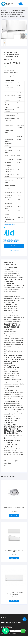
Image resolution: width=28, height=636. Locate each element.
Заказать (14, 246)
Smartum (14, 633)
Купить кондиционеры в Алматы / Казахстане (11, 72)
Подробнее (14, 515)
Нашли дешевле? (14, 251)
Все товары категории (11, 241)
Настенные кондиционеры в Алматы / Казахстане (11, 75)
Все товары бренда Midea (12, 239)
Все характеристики (9, 224)
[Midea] (9, 231)
